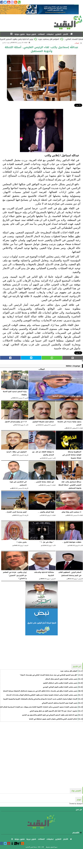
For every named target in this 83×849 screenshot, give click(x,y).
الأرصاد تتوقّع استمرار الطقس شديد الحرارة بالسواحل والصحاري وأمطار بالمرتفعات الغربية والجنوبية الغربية (40, 699)
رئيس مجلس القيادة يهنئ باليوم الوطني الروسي (60, 687)
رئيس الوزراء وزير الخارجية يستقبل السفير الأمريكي (59, 703)
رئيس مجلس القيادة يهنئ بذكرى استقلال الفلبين (60, 683)
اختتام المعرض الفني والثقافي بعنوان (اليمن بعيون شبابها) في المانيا (53, 719)
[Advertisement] (41, 648)
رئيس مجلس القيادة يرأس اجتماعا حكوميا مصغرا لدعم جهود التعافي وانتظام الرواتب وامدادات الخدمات (41, 695)
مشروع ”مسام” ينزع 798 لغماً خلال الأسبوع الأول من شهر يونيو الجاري (53, 711)
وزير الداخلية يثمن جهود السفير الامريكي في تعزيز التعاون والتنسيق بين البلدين (49, 715)
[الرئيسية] (71, 34)
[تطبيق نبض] (41, 621)
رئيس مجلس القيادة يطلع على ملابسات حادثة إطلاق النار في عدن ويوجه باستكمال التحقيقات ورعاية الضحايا (40, 691)
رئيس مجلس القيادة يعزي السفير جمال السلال (61, 679)
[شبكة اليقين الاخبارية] (41, 594)
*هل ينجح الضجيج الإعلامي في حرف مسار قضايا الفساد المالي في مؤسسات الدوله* (48, 675)
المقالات (77, 43)
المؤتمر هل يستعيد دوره (63, 39)
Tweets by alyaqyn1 (76, 803)
